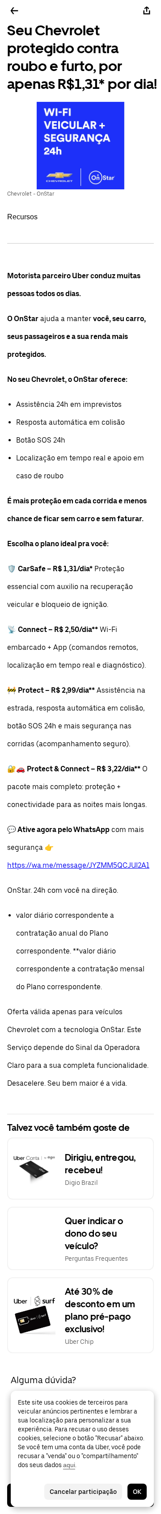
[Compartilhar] (146, 10)
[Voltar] (14, 10)
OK (137, 1491)
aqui (69, 1464)
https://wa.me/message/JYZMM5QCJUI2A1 (78, 865)
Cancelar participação (83, 1491)
